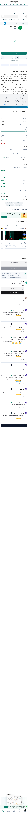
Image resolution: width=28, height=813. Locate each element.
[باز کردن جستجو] (2, 1)
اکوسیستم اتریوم (9, 202)
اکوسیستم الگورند (10, 205)
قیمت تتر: (20, 4)
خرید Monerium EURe (13, 53)
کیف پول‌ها (4, 16)
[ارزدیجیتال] (14, 1)
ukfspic (23, 298)
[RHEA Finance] (11, 310)
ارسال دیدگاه (14, 268)
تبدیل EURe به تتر (14, 60)
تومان (17, 57)
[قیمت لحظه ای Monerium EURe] (4, 23)
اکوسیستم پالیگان (18, 202)
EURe (3, 57)
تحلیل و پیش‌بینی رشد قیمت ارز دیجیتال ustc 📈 (15, 226)
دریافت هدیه (4, 217)
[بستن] (2, 807)
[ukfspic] (26, 298)
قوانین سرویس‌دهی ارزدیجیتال (7, 104)
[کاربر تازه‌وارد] (26, 310)
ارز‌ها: (26, 4)
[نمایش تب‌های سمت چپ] (3, 16)
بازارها (16, 16)
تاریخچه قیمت (10, 16)
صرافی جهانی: (9, 4)
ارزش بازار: (3, 4)
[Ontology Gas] (14, 298)
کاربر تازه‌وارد (22, 310)
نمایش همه (4, 199)
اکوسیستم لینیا (19, 205)
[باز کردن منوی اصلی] (25, 1)
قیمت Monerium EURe (22, 115)
